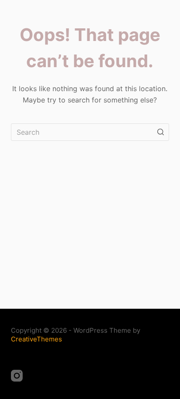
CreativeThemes (36, 339)
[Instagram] (17, 376)
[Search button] (160, 132)
